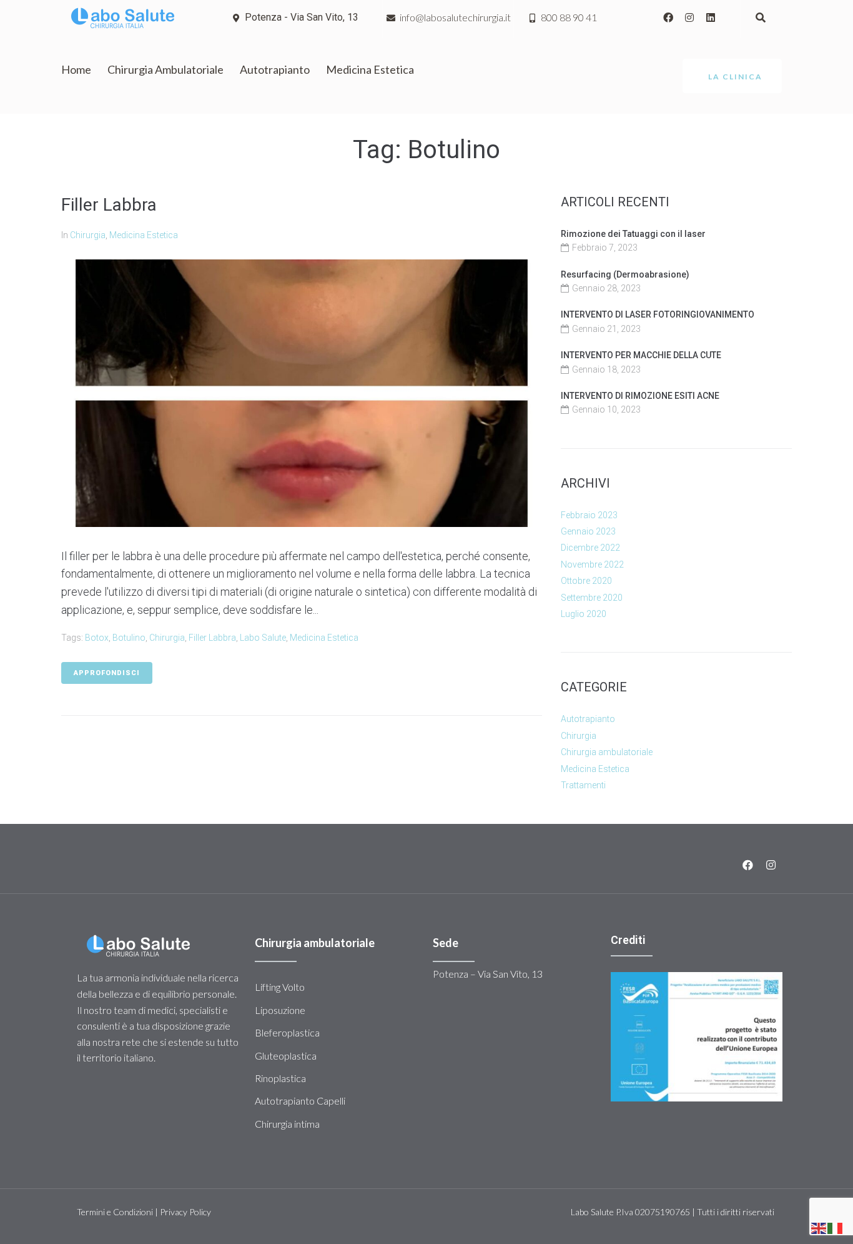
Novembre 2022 (592, 564)
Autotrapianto (588, 719)
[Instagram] (689, 18)
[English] (819, 1228)
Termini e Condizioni (115, 1211)
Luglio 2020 (583, 614)
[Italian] (835, 1228)
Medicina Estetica (143, 235)
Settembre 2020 (592, 598)
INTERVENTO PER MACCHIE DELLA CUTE (641, 355)
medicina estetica (324, 638)
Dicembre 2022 (590, 548)
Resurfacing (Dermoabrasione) (625, 274)
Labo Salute (263, 638)
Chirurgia (88, 235)
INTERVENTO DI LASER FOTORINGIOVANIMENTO (657, 314)
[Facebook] (668, 18)
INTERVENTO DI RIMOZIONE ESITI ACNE (640, 396)
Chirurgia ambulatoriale (607, 752)
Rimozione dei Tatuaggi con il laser (633, 234)
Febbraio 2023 (589, 515)
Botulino (128, 638)
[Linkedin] (711, 18)
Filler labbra (212, 638)
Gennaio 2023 (588, 531)
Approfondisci (107, 673)
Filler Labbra (109, 204)
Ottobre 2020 (586, 581)
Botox (97, 638)
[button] (732, 76)
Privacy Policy (185, 1211)
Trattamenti (583, 785)
